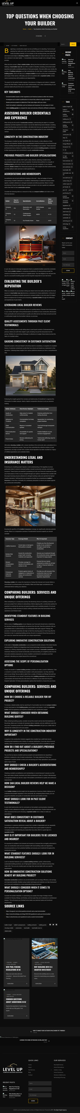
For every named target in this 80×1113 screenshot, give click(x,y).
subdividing (66, 214)
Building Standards (68, 126)
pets (64, 190)
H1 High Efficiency (68, 156)
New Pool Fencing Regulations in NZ (71, 62)
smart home (66, 211)
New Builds (23, 45)
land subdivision (67, 167)
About (29, 1067)
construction (19, 928)
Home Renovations (59, 1067)
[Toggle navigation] (77, 3)
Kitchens (14, 45)
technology (66, 224)
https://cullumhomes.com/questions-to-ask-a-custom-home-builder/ (24, 917)
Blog (29, 1072)
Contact (30, 1075)
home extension (67, 160)
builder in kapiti (8, 925)
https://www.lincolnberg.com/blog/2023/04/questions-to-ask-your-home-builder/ (28, 914)
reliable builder (8, 931)
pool (70, 190)
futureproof (66, 147)
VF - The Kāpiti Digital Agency (59, 1110)
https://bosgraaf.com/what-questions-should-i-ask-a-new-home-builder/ (25, 911)
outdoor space (67, 184)
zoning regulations (68, 227)
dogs (65, 137)
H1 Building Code (68, 153)
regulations (66, 205)
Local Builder (11, 964)
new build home (67, 177)
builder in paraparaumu (19, 925)
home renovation (67, 164)
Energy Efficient (67, 143)
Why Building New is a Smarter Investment (71, 74)
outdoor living (67, 180)
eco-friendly (66, 140)
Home (7, 45)
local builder (27, 928)
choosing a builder (9, 928)
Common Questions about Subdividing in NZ (71, 87)
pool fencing (66, 193)
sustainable (66, 217)
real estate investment (68, 201)
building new (66, 119)
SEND (68, 270)
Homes (15, 962)
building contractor (32, 925)
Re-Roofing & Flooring (59, 1077)
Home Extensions (58, 1072)
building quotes (42, 925)
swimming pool (67, 221)
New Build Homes (58, 1064)
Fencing (9, 962)
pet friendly (66, 187)
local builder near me (37, 928)
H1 (64, 150)
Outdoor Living (57, 1070)
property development (68, 197)
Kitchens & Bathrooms (60, 1075)
